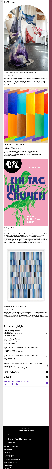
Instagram (11, 442)
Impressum (12, 437)
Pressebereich (13, 435)
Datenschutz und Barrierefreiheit (19, 439)
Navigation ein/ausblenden (1, 2)
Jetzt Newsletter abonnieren (26, 430)
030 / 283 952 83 (9, 455)
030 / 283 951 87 (9, 456)
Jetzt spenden (26, 428)
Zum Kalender (50, 234)
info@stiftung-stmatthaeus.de (12, 459)
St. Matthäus (10, 2)
